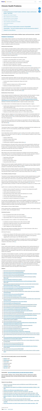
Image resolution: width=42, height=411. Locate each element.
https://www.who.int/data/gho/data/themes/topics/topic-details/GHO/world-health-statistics (21, 332)
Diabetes (5, 358)
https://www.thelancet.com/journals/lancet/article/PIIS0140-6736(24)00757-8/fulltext (20, 273)
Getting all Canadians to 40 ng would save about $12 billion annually (17, 398)
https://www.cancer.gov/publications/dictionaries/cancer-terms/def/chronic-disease (20, 306)
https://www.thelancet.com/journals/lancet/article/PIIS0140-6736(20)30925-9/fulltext (20, 304)
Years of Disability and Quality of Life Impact (12, 21)
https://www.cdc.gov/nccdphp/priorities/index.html (13, 344)
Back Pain (5, 367)
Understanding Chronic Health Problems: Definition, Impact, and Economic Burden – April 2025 (20, 12)
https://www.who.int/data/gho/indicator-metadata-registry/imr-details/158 (18, 325)
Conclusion (6, 24)
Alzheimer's (6, 366)
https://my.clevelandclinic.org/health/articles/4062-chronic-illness (16, 309)
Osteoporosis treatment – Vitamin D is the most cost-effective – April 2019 (18, 391)
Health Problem (10, 409)
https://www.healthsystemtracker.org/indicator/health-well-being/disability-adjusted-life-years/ (22, 313)
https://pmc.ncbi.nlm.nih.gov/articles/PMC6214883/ (14, 348)
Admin (40, 1)
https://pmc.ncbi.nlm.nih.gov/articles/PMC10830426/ (14, 275)
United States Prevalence (8, 23)
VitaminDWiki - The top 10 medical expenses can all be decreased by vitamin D (21, 28)
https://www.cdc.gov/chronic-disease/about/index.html (14, 270)
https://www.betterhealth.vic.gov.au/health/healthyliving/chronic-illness (17, 288)
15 (23, 90)
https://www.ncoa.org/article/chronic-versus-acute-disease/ (15, 301)
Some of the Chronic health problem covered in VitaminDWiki (17, 26)
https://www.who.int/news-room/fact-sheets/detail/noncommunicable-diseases (19, 286)
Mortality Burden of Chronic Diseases (11, 18)
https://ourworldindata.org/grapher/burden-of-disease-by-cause (16, 328)
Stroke (5, 361)
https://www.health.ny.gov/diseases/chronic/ (12, 303)
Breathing (5, 364)
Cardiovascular (6, 360)
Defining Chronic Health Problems (10, 15)
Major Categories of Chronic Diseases (11, 16)
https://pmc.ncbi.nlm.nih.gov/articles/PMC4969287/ (14, 294)
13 (10, 52)
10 (30, 65)
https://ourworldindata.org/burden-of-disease (12, 295)
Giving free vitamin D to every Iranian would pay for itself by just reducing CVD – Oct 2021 (21, 394)
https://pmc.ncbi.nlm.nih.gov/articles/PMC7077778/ (13, 343)
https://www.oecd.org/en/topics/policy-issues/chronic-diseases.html (17, 331)
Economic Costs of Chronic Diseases (10, 19)
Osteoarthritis (6, 363)
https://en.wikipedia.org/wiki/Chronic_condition (13, 279)
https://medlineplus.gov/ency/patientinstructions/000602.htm (15, 307)
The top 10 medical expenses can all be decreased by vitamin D (20, 372)
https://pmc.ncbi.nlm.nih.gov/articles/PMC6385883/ (14, 272)
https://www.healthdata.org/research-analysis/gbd (13, 289)
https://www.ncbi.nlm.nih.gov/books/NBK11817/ (13, 326)
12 (11, 117)
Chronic (5, 409)
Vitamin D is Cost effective (9, 30)
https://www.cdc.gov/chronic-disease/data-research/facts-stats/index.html (18, 310)
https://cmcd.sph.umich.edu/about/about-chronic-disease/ (15, 297)
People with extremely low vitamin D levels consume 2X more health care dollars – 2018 (21, 393)
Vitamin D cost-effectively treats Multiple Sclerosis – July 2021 (16, 390)
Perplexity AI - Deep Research (8, 36)
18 (8, 122)
